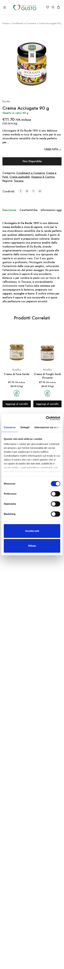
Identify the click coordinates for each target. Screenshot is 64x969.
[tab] (10, 210)
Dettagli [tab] (25, 427)
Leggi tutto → (53, 149)
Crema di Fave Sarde (16, 374)
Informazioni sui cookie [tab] (48, 427)
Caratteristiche (28, 210)
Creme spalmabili (20, 177)
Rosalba (16, 369)
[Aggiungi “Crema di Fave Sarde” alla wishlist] (28, 339)
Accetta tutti (32, 531)
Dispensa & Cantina (43, 177)
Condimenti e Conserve (23, 23)
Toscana (18, 181)
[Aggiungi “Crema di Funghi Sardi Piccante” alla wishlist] (59, 339)
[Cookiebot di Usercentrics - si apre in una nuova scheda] (46, 418)
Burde (6, 101)
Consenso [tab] (10, 427)
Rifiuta (32, 545)
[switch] (55, 493)
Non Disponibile (32, 161)
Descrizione (9, 210)
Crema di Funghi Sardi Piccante (47, 375)
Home (5, 23)
